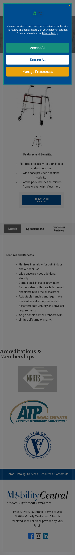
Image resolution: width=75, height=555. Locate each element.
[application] (37, 277)
